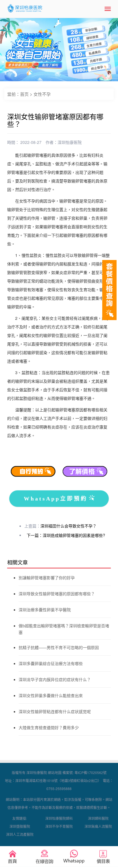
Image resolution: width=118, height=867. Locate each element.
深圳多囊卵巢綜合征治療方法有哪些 (51, 663)
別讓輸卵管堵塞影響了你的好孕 (47, 577)
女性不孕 (42, 94)
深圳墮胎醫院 (19, 826)
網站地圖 (55, 772)
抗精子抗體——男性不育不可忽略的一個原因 (59, 647)
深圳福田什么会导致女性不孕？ (68, 526)
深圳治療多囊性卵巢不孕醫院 (45, 609)
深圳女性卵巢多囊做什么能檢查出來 (51, 695)
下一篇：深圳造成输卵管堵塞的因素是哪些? (66, 535)
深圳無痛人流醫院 (98, 826)
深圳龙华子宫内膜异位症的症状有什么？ (55, 679)
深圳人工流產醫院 (20, 834)
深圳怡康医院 (70, 142)
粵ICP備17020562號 (90, 772)
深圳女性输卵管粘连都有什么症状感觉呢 (55, 711)
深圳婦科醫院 (98, 818)
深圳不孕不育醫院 (59, 826)
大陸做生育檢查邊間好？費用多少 (49, 727)
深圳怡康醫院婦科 (59, 818)
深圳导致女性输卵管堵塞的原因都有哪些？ (57, 593)
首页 (24, 94)
